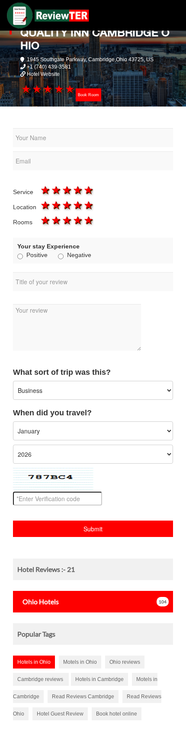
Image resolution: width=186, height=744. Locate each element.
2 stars (36, 88)
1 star (25, 88)
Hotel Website (43, 74)
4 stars (58, 88)
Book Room (88, 95)
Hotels (40, 601)
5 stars (69, 88)
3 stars (47, 88)
